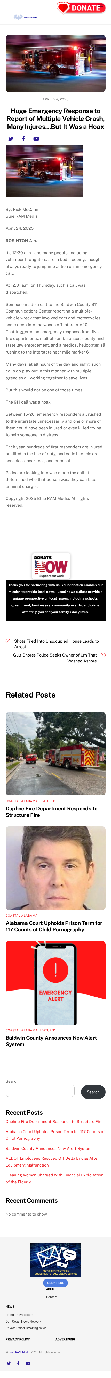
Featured (47, 801)
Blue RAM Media (19, 1352)
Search (12, 1081)
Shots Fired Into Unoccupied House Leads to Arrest (56, 644)
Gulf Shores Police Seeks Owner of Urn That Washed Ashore (55, 658)
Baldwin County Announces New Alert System (48, 1148)
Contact (51, 1297)
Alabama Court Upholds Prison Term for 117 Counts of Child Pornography (54, 926)
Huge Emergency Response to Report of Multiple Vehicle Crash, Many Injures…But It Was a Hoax (55, 118)
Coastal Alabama (22, 801)
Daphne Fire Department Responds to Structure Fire (54, 1121)
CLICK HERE (55, 1282)
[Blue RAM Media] (26, 18)
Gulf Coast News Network (23, 1321)
